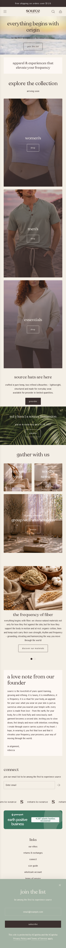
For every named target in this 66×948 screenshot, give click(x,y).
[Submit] (58, 785)
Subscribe (33, 924)
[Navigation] (5, 11)
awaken (33, 433)
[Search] (53, 11)
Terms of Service (39, 938)
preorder (33, 401)
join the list (33, 46)
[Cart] (60, 11)
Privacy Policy (20, 938)
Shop (33, 147)
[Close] (60, 885)
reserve (17, 486)
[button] (31, 659)
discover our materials (33, 648)
